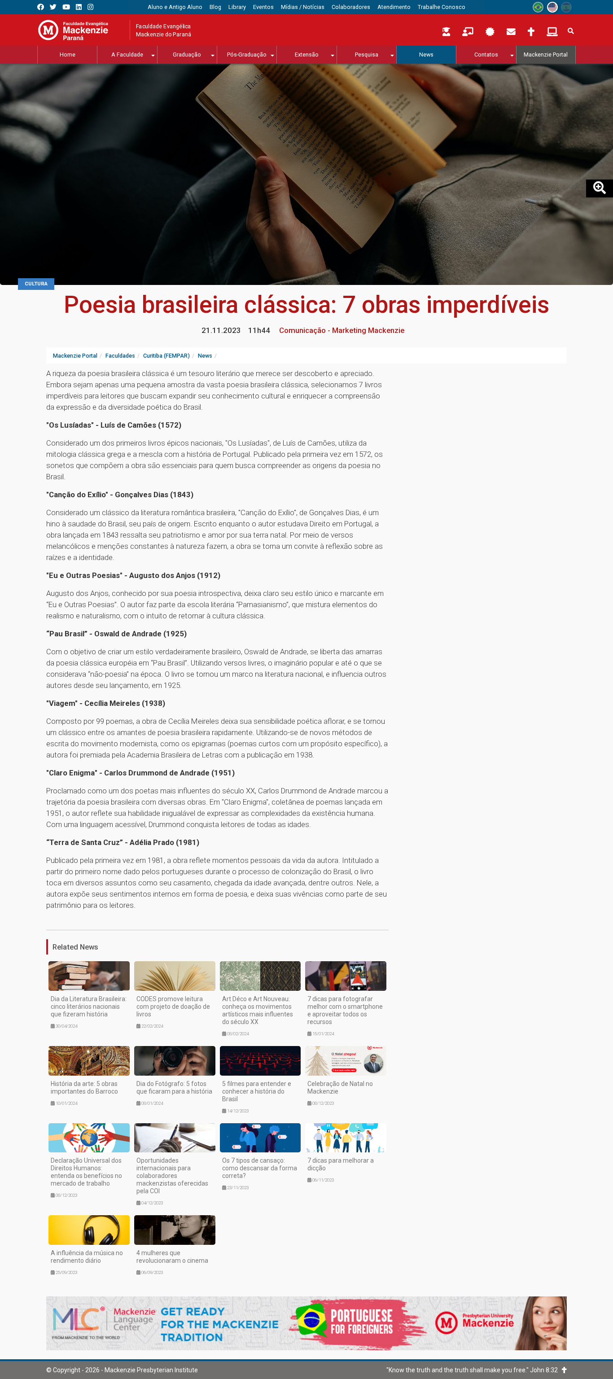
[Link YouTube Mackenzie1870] (66, 7)
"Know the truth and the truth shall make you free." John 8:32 (474, 1370)
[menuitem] (175, 7)
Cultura (36, 284)
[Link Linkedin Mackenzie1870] (79, 7)
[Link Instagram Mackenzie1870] (90, 7)
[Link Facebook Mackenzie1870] (40, 7)
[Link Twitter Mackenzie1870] (53, 7)
